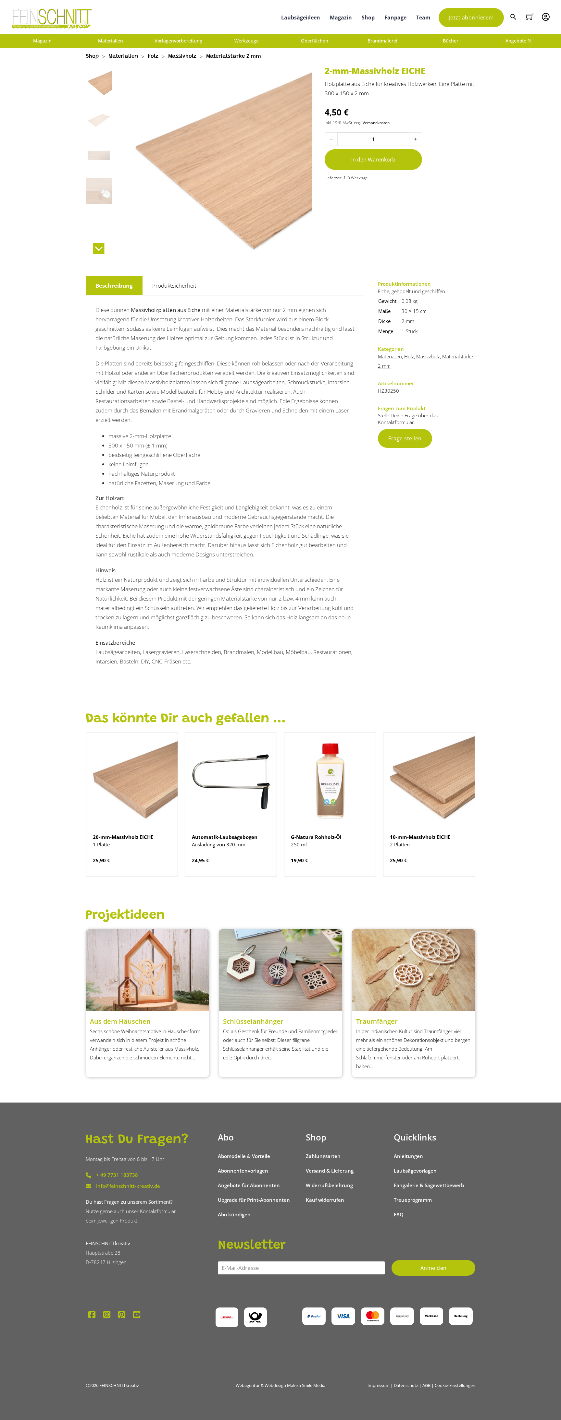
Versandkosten (376, 122)
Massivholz (182, 56)
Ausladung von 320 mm (218, 844)
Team (423, 17)
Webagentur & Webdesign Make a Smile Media (280, 1385)
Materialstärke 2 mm (233, 56)
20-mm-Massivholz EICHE (123, 837)
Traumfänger (377, 1021)
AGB (426, 1385)
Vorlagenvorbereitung (178, 41)
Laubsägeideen (300, 17)
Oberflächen (314, 41)
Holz (153, 56)
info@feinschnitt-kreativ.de (128, 1186)
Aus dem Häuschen (120, 1021)
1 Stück (410, 331)
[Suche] (514, 17)
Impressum (379, 1385)
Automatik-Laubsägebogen (224, 837)
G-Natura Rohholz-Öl (316, 837)
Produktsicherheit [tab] (174, 285)
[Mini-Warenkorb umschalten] (530, 17)
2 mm (408, 321)
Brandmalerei (382, 41)
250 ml (299, 844)
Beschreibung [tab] (114, 285)
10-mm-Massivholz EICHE (420, 837)
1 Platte (101, 844)
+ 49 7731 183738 (117, 1175)
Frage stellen (405, 438)
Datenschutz (406, 1385)
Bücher (450, 41)
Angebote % (518, 41)
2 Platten (400, 844)
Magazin (341, 17)
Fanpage (395, 17)
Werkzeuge (246, 41)
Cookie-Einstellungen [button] (455, 1385)
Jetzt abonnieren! (471, 17)
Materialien (110, 41)
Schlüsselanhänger (253, 1021)
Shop (368, 17)
